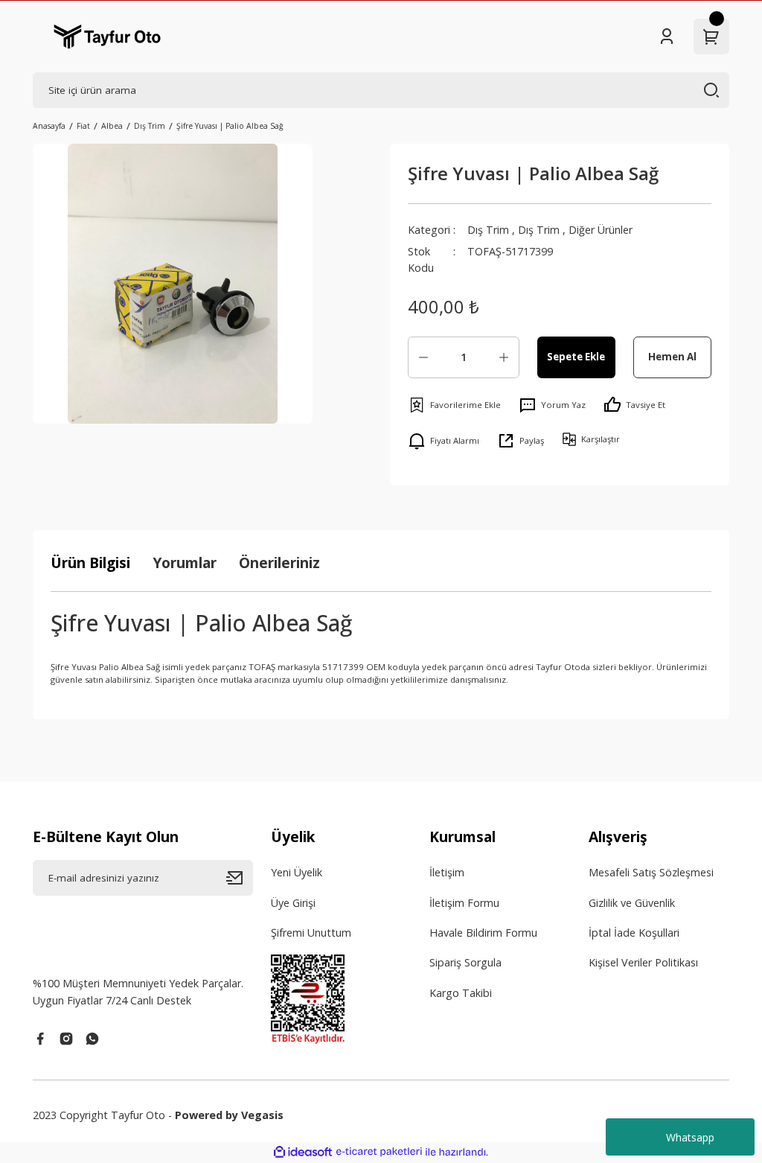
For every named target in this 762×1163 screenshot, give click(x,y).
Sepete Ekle (576, 356)
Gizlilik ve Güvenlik (632, 903)
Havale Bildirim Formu (483, 932)
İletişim (446, 872)
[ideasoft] (303, 1152)
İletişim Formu (464, 903)
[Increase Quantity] (504, 357)
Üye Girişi (293, 903)
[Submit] (239, 878)
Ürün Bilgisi (90, 562)
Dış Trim (488, 230)
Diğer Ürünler (601, 230)
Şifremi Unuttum (311, 932)
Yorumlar (185, 562)
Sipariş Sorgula (465, 962)
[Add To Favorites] (454, 405)
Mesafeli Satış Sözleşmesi (651, 872)
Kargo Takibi (460, 993)
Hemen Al (672, 356)
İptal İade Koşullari (634, 932)
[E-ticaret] (379, 1152)
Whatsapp (690, 1137)
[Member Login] (667, 36)
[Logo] (107, 36)
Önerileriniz (279, 562)
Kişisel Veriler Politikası (643, 962)
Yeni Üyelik (296, 872)
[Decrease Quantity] (423, 357)
